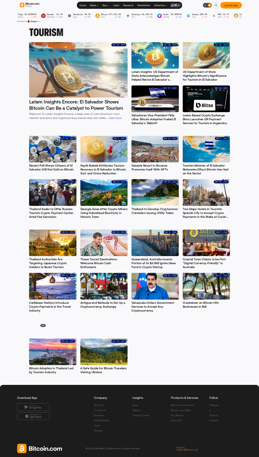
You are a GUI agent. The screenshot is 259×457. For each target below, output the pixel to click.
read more (115, 117)
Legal (97, 425)
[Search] (216, 5)
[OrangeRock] (33, 21)
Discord (213, 415)
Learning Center (141, 415)
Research (128, 5)
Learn (116, 5)
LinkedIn (213, 420)
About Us (99, 405)
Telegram (214, 405)
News (93, 5)
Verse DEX (176, 420)
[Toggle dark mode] (207, 5)
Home (83, 5)
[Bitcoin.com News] (29, 5)
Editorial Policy (101, 420)
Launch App (231, 5)
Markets (136, 410)
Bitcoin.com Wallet (181, 410)
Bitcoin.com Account (182, 405)
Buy (105, 5)
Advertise (159, 5)
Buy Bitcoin (177, 415)
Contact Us (100, 410)
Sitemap (98, 430)
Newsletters (143, 5)
